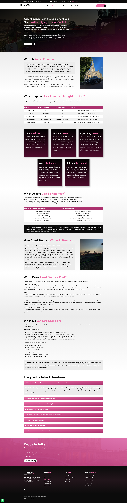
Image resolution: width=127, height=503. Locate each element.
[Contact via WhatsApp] (2, 500)
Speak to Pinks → (75, 1)
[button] (63, 383)
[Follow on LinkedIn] (25, 489)
